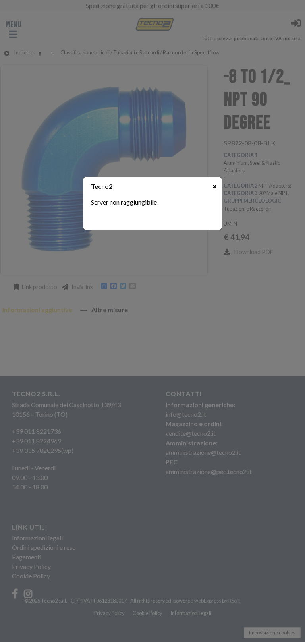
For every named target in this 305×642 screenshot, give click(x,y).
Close (214, 186)
